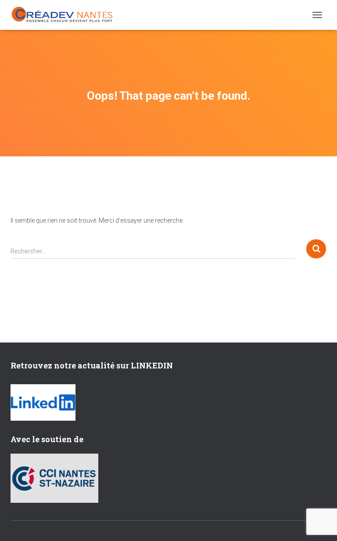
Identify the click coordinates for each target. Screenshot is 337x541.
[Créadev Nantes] (65, 14)
